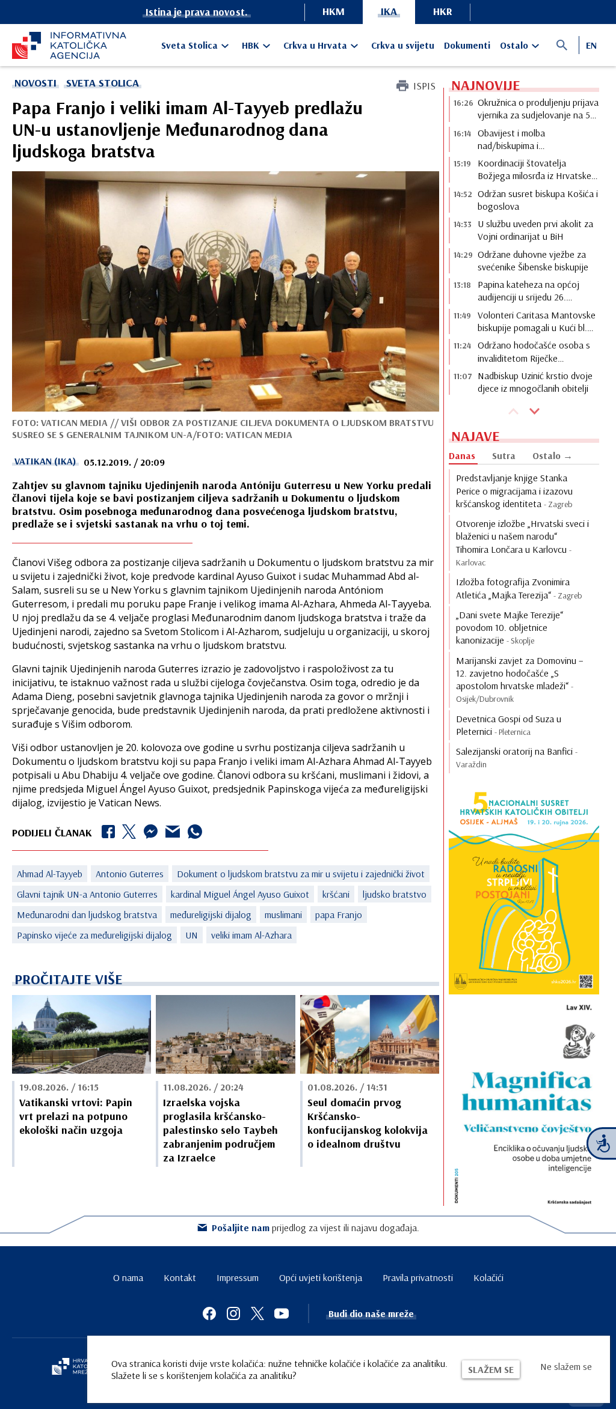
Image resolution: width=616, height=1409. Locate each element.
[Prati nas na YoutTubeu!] (281, 1313)
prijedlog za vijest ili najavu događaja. (315, 1228)
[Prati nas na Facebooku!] (209, 1313)
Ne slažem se (566, 1366)
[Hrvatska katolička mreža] (78, 1367)
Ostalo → (552, 455)
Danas (462, 455)
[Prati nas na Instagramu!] (233, 1313)
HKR (442, 11)
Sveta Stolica (189, 45)
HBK (250, 45)
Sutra (504, 455)
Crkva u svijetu (402, 45)
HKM (333, 11)
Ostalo (514, 45)
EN (591, 45)
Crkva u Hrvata (315, 45)
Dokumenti (467, 45)
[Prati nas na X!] (257, 1313)
